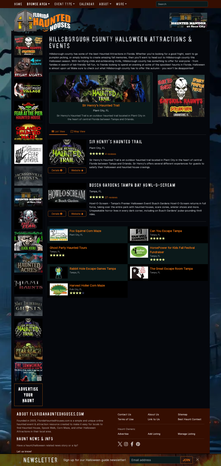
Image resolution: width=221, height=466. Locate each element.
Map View (79, 131)
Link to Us (154, 419)
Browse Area (37, 4)
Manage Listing (186, 433)
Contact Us (124, 414)
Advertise (123, 433)
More (120, 4)
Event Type (63, 4)
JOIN (186, 460)
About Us (153, 414)
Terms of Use (126, 419)
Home (18, 4)
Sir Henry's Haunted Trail (101, 105)
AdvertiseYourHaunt (28, 394)
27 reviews (111, 197)
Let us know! (24, 451)
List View (59, 131)
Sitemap (182, 414)
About (104, 4)
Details (56, 170)
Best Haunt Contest (189, 419)
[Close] (197, 459)
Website (76, 170)
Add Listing (154, 433)
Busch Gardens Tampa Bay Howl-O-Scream (132, 185)
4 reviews (110, 153)
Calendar (87, 4)
